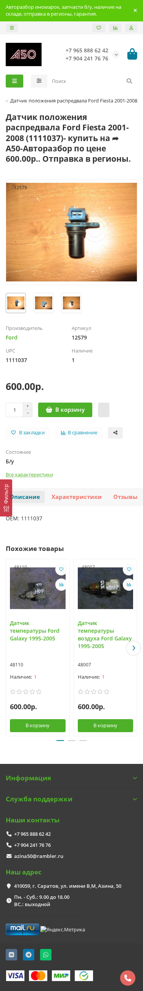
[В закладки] (61, 569)
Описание (25, 497)
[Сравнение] (115, 27)
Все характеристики (29, 474)
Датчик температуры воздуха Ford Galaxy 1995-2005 (105, 634)
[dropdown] (12, 27)
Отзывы (125, 497)
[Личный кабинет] (131, 27)
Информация (28, 777)
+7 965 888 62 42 (32, 833)
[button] (9, 648)
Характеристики (76, 497)
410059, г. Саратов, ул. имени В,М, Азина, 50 (67, 885)
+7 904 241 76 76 (32, 845)
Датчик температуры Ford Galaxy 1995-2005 (34, 630)
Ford (12, 337)
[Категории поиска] (39, 81)
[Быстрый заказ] (103, 410)
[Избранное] (98, 27)
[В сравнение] (61, 584)
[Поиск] (129, 81)
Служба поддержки (39, 798)
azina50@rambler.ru (38, 856)
